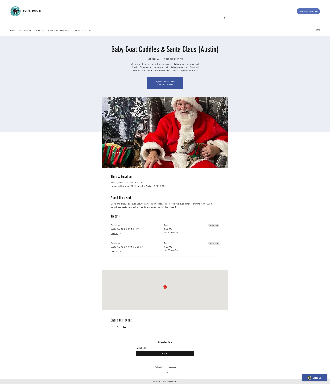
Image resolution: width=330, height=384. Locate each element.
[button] (318, 30)
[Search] (225, 18)
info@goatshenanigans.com (165, 367)
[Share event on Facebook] (112, 327)
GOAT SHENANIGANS (32, 11)
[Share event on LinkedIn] (124, 327)
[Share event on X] (118, 327)
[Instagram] (167, 373)
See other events (165, 84)
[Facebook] (163, 373)
